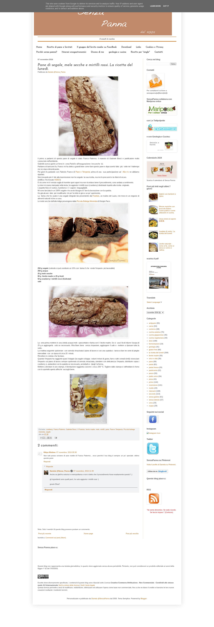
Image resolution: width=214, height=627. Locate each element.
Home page (88, 533)
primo (151, 382)
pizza (151, 379)
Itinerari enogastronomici (74, 52)
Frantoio (96, 196)
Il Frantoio (81, 429)
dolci (150, 341)
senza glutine (154, 397)
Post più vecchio (132, 533)
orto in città (153, 359)
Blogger (144, 599)
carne (151, 326)
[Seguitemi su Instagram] (153, 433)
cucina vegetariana (156, 338)
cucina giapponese (156, 335)
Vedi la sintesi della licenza (68, 585)
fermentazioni (154, 344)
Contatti (159, 52)
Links (138, 47)
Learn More (155, 6)
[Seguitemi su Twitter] (153, 454)
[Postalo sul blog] (43, 438)
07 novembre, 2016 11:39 (83, 471)
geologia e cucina (117, 52)
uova (151, 403)
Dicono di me (97, 52)
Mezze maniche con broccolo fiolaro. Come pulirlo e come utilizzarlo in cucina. (167, 209)
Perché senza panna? (46, 52)
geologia (152, 347)
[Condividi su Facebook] (48, 438)
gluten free (153, 350)
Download (126, 47)
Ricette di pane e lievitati (59, 47)
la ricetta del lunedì (156, 353)
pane (107, 429)
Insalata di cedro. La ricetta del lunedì (167, 232)
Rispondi (47, 462)
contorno (152, 329)
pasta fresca (154, 367)
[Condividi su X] (46, 438)
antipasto (152, 323)
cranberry (49, 429)
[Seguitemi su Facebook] (153, 423)
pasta (151, 364)
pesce (151, 373)
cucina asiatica (154, 332)
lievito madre (90, 429)
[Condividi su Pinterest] (51, 438)
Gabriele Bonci (71, 429)
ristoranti (152, 391)
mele (97, 429)
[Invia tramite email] (41, 438)
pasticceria (153, 370)
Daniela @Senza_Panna (60, 471)
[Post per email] (55, 438)
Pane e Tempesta (83, 172)
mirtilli (102, 429)
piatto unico (153, 376)
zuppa (151, 406)
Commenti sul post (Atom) (55, 538)
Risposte (49, 467)
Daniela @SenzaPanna (100, 599)
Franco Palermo (59, 429)
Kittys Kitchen (50, 452)
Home (39, 47)
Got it (166, 6)
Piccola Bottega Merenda (86, 201)
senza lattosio (154, 400)
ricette (151, 388)
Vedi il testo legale (88, 585)
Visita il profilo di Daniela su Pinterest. (161, 465)
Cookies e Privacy (154, 47)
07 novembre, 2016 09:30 (66, 452)
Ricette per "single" (140, 52)
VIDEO (57, 180)
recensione (153, 385)
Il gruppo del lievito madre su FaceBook (97, 47)
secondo (152, 394)
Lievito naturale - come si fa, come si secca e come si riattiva (166, 247)
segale (48, 432)
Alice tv (126, 172)
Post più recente (44, 533)
